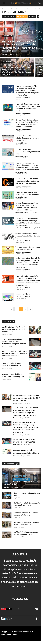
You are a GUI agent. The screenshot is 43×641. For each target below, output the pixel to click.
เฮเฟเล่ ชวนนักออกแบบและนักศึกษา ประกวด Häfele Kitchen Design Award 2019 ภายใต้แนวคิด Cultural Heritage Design (27, 221)
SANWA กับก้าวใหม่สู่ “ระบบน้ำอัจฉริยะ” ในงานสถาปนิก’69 (12, 364)
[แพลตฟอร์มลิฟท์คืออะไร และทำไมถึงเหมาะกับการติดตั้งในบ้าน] (6, 515)
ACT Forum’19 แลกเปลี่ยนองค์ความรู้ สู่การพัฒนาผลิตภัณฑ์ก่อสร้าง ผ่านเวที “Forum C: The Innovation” (27, 181)
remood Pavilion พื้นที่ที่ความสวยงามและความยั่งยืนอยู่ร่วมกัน (13, 375)
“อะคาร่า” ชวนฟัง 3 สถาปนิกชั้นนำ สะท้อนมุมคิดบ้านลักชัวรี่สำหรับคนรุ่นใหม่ (27, 236)
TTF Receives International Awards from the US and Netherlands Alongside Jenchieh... (14, 341)
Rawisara (5, 54)
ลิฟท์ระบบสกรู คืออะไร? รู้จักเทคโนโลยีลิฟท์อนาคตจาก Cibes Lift (26, 523)
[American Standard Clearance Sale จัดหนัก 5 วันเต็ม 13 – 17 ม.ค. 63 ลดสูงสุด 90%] (8, 139)
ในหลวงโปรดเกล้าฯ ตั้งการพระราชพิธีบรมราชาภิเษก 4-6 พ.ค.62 (27, 248)
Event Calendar (28, 9)
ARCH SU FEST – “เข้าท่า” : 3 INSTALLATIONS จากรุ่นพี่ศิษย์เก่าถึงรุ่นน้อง (27, 151)
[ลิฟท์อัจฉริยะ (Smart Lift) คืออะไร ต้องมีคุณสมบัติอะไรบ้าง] (21, 478)
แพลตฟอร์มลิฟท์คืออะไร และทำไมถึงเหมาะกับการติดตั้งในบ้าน (26, 514)
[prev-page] (12, 309)
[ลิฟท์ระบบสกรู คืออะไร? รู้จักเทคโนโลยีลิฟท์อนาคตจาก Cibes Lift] (6, 524)
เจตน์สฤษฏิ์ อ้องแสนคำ (21, 143)
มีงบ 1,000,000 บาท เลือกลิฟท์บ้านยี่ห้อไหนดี (27, 494)
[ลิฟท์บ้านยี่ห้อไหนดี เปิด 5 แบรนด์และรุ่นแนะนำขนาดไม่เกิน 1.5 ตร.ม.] (6, 505)
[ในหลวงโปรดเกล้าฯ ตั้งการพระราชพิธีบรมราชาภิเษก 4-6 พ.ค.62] (8, 250)
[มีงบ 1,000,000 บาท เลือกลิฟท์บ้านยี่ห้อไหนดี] (6, 495)
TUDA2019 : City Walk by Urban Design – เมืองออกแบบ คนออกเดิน (27, 193)
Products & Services (14, 9)
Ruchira (16, 403)
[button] (4, 3)
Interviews (32, 16)
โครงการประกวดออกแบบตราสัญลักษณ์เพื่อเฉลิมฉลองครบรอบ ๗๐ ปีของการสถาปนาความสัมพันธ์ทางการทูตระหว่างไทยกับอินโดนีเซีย (27, 166)
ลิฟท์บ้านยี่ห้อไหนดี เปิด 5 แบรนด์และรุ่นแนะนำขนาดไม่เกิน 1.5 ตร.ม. (27, 504)
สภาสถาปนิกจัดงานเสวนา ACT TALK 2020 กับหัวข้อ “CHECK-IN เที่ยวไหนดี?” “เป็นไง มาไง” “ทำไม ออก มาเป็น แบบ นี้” (27, 107)
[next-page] (30, 309)
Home (4, 9)
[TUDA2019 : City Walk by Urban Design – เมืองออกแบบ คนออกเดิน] (8, 195)
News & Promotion (9, 16)
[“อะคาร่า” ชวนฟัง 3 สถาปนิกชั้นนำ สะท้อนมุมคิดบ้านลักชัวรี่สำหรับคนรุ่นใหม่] (8, 236)
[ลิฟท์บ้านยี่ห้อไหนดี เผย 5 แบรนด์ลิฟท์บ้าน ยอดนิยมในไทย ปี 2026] (6, 534)
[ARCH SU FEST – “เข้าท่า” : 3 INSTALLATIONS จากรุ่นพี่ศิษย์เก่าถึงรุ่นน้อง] (8, 152)
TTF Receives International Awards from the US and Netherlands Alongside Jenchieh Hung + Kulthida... (25, 411)
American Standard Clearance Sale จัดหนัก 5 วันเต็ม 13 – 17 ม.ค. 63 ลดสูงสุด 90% (27, 138)
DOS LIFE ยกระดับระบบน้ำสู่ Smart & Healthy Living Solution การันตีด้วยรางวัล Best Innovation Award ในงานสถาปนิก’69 (26, 427)
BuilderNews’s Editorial (23, 98)
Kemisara (16, 444)
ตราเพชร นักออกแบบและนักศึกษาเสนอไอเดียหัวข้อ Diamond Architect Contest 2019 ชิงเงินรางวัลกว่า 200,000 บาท (26, 206)
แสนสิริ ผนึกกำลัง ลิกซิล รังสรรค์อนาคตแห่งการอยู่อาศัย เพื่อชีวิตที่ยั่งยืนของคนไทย (13, 329)
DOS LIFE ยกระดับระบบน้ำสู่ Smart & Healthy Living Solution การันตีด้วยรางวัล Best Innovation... (14, 353)
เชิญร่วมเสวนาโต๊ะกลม (22, 294)
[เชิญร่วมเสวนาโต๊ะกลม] (8, 297)
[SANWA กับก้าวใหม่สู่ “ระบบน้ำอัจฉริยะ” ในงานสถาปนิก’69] (35, 366)
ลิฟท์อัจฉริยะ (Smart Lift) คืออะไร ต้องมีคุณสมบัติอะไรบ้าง (21, 483)
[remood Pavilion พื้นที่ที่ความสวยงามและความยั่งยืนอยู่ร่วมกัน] (35, 377)
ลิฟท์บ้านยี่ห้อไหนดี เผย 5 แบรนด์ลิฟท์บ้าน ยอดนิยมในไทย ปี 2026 (26, 533)
